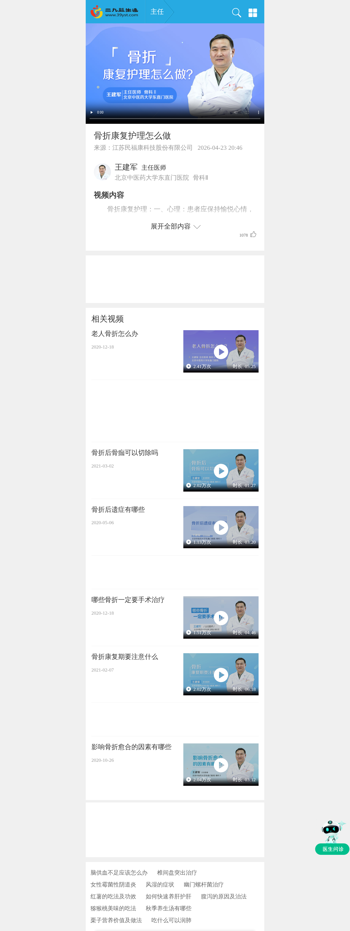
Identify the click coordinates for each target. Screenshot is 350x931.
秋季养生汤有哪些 (168, 908)
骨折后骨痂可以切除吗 (124, 452)
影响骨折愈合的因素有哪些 (131, 747)
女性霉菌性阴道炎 (113, 884)
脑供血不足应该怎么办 (119, 873)
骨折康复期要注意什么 (124, 656)
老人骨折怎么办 (114, 333)
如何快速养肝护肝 (168, 896)
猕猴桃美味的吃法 (113, 908)
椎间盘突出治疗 (177, 873)
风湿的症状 (160, 884)
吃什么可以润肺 (171, 920)
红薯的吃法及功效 (113, 896)
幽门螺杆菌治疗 (204, 884)
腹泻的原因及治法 (224, 896)
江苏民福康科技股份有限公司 (152, 147)
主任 (157, 11)
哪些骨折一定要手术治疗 (128, 599)
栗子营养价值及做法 (116, 920)
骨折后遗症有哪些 (118, 509)
